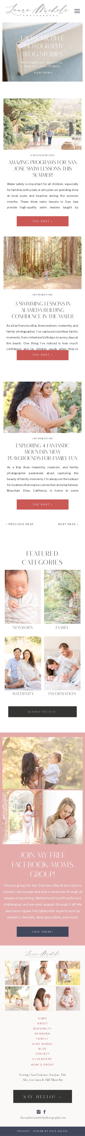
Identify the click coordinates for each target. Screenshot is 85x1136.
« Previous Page (20, 524)
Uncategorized (43, 155)
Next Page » (68, 524)
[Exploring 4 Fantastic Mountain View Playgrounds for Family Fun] (42, 407)
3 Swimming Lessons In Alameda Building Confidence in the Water (42, 311)
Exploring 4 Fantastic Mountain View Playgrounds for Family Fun (42, 452)
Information (42, 294)
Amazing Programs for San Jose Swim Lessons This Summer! (42, 169)
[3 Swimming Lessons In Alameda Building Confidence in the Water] (42, 263)
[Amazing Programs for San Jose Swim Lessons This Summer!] (42, 124)
